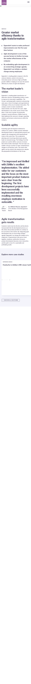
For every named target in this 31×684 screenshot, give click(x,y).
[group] (15, 277)
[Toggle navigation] (28, 3)
